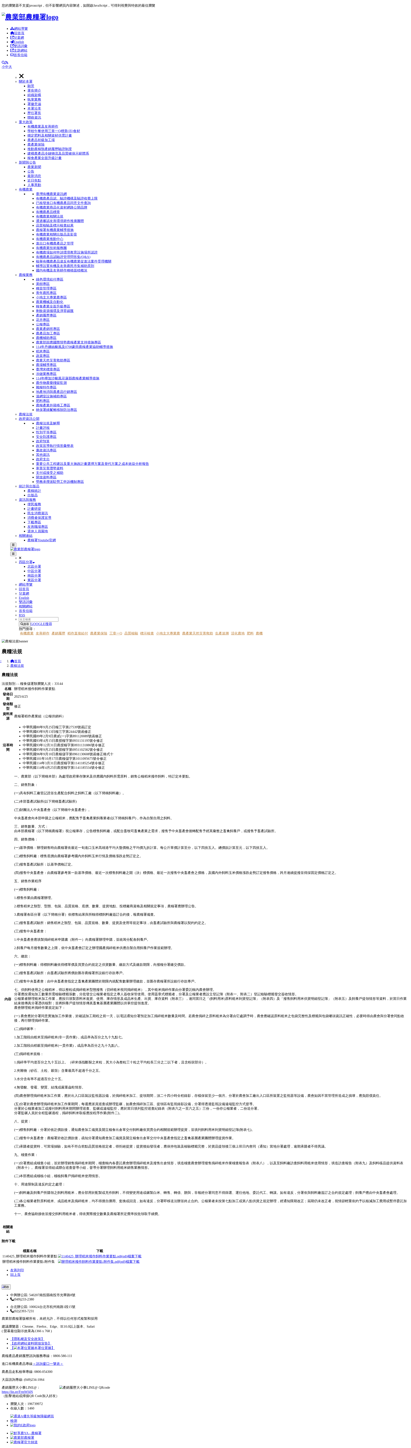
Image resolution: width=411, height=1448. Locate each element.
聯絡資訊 (34, 117)
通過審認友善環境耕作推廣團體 (60, 221)
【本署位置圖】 (32, 1348)
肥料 (250, 633)
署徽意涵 (34, 104)
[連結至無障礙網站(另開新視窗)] (32, 1421)
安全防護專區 (46, 437)
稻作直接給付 (77, 633)
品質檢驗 (131, 633)
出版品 (32, 495)
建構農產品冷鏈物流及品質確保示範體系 (58, 153)
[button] (214, 99)
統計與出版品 (29, 486)
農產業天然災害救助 (197, 633)
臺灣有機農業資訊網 (51, 194)
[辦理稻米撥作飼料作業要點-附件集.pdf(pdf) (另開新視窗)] (99, 1261)
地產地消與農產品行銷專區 (56, 392)
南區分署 (34, 575)
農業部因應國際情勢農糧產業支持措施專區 (68, 342)
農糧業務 (26, 275)
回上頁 (15, 1274)
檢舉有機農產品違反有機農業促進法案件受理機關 (73, 261)
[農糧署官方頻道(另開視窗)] (24, 1442)
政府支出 (43, 459)
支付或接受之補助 (49, 473)
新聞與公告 (27, 162)
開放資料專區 (46, 477)
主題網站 (20, 50)
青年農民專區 (46, 293)
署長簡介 (34, 90)
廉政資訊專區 (46, 450)
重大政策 (26, 122)
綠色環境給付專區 (49, 279)
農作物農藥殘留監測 (51, 383)
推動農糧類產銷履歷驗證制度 (49, 149)
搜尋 (26, 624)
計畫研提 (34, 509)
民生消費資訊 (37, 513)
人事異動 (34, 185)
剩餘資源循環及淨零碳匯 (55, 311)
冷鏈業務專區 (46, 374)
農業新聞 (34, 167)
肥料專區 (43, 401)
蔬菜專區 (43, 356)
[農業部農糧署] (30, 17)
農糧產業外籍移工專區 (53, 405)
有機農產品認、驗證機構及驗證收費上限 (67, 198)
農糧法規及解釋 (48, 423)
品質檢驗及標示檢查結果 (55, 225)
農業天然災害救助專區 (53, 360)
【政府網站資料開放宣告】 (30, 1343)
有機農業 (26, 189)
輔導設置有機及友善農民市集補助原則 (65, 266)
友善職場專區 (37, 526)
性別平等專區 (46, 432)
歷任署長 (34, 113)
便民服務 (34, 504)
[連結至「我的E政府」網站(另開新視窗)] (23, 1425)
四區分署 (26, 562)
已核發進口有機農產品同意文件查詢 (63, 203)
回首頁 (19, 33)
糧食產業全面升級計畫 (44, 158)
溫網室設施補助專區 (51, 396)
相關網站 (26, 606)
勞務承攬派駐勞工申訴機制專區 (60, 482)
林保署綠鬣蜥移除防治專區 (56, 410)
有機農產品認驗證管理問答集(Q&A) (63, 257)
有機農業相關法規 (49, 216)
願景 (30, 86)
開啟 (6, 1286)
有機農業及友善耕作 (42, 126)
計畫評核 (43, 428)
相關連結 (26, 535)
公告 (30, 171)
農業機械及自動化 (49, 302)
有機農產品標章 (48, 212)
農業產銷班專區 (48, 329)
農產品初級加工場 (41, 140)
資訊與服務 (27, 500)
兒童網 (19, 37)
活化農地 (238, 633)
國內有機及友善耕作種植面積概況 (61, 270)
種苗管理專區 (46, 288)
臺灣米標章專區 (48, 369)
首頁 (17, 661)
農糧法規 (26, 414)
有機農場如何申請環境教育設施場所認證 (67, 252)
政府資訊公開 (29, 419)
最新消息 (34, 176)
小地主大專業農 (168, 633)
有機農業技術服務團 (51, 248)
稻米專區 (43, 351)
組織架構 (34, 95)
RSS (22, 615)
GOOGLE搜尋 (41, 624)
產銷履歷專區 (46, 315)
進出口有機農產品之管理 (55, 243)
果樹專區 (43, 284)
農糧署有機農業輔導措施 (55, 230)
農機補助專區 (46, 338)
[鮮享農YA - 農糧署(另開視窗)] (26, 1433)
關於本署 (26, 81)
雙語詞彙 (20, 46)
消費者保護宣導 (39, 517)
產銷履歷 (58, 633)
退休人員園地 (37, 531)
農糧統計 (34, 491)
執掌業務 (34, 99)
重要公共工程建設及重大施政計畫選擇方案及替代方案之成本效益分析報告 (92, 464)
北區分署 (34, 566)
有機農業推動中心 (49, 239)
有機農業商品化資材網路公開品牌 (61, 207)
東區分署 (34, 580)
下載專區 (34, 522)
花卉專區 (43, 320)
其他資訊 (43, 455)
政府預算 (43, 441)
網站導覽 (21, 28)
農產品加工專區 (48, 333)
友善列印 (17, 1270)
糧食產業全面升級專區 (53, 306)
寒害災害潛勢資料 (49, 468)
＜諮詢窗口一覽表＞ (48, 1364)
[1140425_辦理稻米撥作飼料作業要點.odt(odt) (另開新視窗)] (99, 1256)
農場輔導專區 (46, 365)
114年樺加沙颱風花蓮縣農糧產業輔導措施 (67, 378)
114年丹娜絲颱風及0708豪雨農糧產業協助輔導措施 (74, 347)
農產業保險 (36, 144)
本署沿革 (34, 108)
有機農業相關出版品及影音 (56, 234)
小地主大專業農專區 (51, 297)
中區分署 (34, 571)
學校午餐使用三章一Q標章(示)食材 (53, 131)
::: (3, 1286)
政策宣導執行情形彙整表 (55, 446)
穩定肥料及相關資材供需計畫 (49, 135)
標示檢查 (147, 633)
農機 (259, 633)
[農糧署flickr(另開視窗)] (22, 1437)
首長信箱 (20, 55)
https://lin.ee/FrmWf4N (17, 1392)
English (19, 42)
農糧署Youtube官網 (41, 540)
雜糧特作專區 (46, 387)
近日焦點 (34, 180)
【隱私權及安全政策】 (27, 1339)
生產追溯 (222, 633)
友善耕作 (42, 633)
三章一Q (115, 633)
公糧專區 (43, 324)
